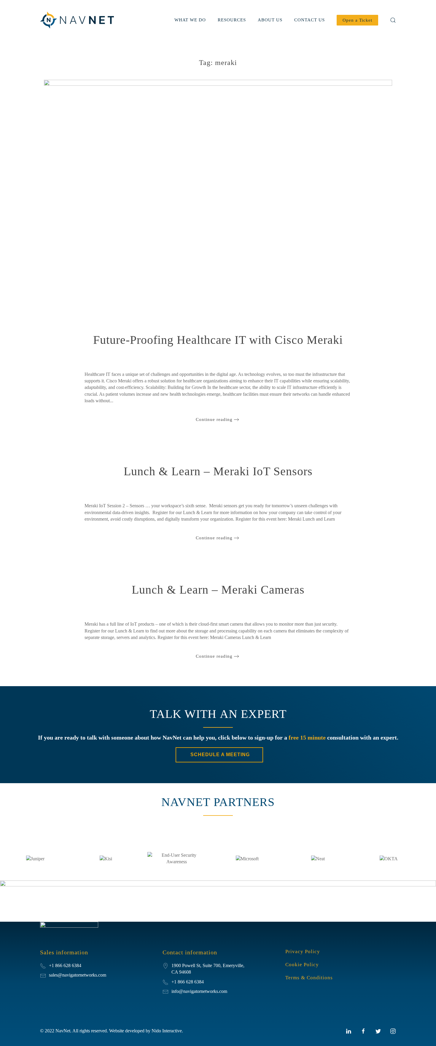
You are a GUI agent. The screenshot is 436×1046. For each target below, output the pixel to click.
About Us (270, 20)
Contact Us (309, 20)
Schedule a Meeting (219, 754)
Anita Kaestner (173, 356)
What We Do (190, 20)
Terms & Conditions (309, 977)
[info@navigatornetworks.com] (165, 991)
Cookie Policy (302, 964)
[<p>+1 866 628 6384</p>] (43, 965)
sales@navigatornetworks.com (77, 974)
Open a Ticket (357, 20)
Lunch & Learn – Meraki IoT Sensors (218, 471)
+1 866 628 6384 (187, 981)
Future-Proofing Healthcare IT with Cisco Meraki (218, 339)
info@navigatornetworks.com (199, 991)
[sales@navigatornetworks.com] (43, 974)
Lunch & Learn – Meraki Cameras (218, 589)
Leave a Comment (280, 356)
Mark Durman (189, 487)
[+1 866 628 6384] (165, 981)
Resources (232, 20)
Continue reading (214, 419)
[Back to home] (78, 20)
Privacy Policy (302, 951)
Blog (256, 356)
